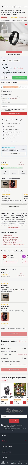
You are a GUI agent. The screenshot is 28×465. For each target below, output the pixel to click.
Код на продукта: (19, 20)
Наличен (5, 64)
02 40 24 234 (13, 98)
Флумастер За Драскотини (10, 237)
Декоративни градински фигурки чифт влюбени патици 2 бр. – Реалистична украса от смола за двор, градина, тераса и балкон (20, 397)
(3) (18, 17)
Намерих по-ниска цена (14, 153)
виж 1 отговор (7, 354)
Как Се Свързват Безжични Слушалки (13, 244)
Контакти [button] (5, 457)
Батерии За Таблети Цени (10, 239)
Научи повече (14, 141)
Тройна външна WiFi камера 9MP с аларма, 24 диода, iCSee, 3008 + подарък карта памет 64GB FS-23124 (7, 397)
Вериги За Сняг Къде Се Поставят (12, 241)
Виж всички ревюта (14, 206)
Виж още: (3, 20)
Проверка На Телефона (9, 242)
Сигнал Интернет (7, 235)
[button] (14, 82)
